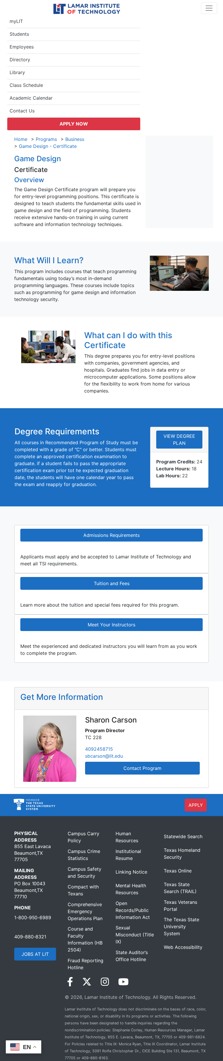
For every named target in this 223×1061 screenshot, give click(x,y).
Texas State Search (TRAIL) (180, 887)
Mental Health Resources (131, 889)
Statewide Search (183, 836)
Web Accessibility (183, 947)
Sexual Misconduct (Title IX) (135, 934)
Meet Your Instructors (111, 625)
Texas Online (178, 871)
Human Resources (127, 837)
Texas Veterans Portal (180, 905)
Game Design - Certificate (48, 146)
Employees (22, 47)
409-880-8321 (30, 937)
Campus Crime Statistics (84, 854)
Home (20, 139)
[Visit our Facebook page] (70, 981)
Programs (46, 139)
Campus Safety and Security (84, 872)
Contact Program (142, 768)
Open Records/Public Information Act (133, 910)
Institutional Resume (128, 854)
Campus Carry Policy (83, 837)
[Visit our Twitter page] (86, 981)
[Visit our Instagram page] (105, 981)
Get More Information (61, 697)
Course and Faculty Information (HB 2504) (85, 939)
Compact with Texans (83, 890)
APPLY (195, 805)
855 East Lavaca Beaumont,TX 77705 (32, 852)
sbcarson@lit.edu (104, 756)
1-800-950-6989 (32, 917)
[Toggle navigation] (209, 8)
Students (19, 34)
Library (17, 72)
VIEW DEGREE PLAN (179, 439)
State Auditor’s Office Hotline (132, 955)
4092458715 (99, 749)
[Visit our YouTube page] (123, 981)
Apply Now (74, 124)
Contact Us (22, 111)
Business (74, 139)
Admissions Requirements (111, 535)
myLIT (16, 21)
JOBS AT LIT (34, 954)
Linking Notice (131, 872)
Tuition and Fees (112, 583)
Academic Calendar (31, 98)
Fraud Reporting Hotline (85, 964)
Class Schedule (26, 85)
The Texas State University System (181, 926)
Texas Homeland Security (182, 853)
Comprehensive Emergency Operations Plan (85, 911)
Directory (20, 59)
